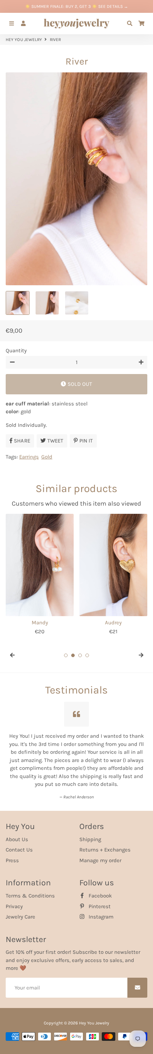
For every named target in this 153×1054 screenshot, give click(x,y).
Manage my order (100, 857)
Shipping (90, 836)
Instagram (100, 914)
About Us (17, 836)
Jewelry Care (20, 914)
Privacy (14, 903)
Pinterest (99, 903)
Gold (46, 457)
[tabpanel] (40, 574)
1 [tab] (66, 655)
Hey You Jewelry (24, 39)
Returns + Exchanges (105, 847)
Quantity (16, 350)
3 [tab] (80, 655)
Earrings (29, 457)
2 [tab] (73, 655)
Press (12, 857)
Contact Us (19, 847)
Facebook (99, 893)
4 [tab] (87, 655)
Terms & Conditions (30, 893)
